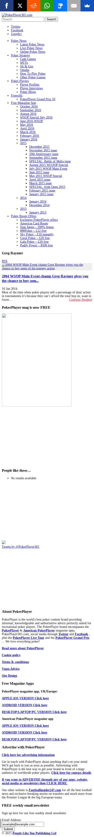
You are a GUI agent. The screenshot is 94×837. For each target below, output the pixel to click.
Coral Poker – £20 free (35, 238)
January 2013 (37, 212)
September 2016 (30, 110)
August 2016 (28, 114)
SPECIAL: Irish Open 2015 (47, 187)
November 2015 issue (43, 150)
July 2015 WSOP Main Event (48, 168)
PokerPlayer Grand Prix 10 (37, 99)
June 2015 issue (39, 172)
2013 (23, 209)
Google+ (16, 34)
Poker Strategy (20, 55)
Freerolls (16, 95)
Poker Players (20, 81)
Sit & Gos (26, 66)
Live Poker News (31, 48)
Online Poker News (32, 51)
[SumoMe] (87, 5)
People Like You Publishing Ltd (34, 833)
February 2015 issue (42, 190)
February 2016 (29, 135)
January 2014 (37, 201)
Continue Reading (80, 299)
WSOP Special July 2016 (36, 117)
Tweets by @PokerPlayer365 (20, 546)
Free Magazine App (23, 103)
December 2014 (39, 205)
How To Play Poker (33, 73)
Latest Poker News (32, 44)
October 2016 (29, 106)
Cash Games (28, 59)
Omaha (24, 70)
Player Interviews (31, 88)
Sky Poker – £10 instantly (37, 234)
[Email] (74, 5)
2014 (23, 198)
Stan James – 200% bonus (37, 227)
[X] (20, 5)
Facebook (17, 30)
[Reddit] (33, 5)
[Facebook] (6, 5)
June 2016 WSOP (31, 121)
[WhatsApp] (47, 5)
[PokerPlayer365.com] (17, 15)
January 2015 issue (41, 194)
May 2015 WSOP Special (45, 176)
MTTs (24, 62)
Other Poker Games (32, 77)
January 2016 (28, 139)
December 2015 (39, 146)
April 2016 (27, 128)
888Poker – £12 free (33, 230)
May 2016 (26, 124)
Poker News (18, 40)
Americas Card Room (34, 223)
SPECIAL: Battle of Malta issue (50, 161)
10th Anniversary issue (43, 154)
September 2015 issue (43, 157)
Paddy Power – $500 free (36, 245)
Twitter (15, 26)
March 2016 (28, 132)
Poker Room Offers (23, 216)
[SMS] (60, 5)
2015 (23, 143)
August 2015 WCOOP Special (48, 165)
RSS (5, 261)
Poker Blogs (28, 92)
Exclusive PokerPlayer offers (39, 219)
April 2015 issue (39, 179)
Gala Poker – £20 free (34, 241)
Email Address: (11, 820)
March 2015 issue (40, 183)
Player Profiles (29, 84)
